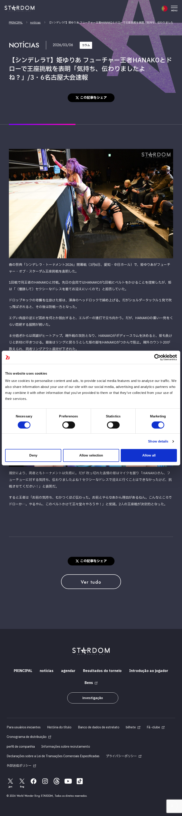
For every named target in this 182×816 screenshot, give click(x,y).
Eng (22, 786)
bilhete (131, 727)
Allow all (149, 455)
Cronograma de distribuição (27, 737)
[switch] (68, 425)
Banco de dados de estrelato (98, 727)
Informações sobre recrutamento (65, 746)
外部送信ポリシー (19, 765)
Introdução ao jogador (148, 671)
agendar (68, 671)
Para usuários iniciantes (24, 727)
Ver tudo (91, 582)
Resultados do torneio (102, 671)
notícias (35, 23)
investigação (92, 698)
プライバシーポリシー (121, 756)
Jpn (10, 786)
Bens (89, 683)
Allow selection (91, 455)
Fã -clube (153, 727)
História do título (59, 727)
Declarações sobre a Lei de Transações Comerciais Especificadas (53, 756)
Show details (158, 441)
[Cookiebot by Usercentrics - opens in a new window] (157, 357)
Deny (33, 455)
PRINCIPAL (16, 23)
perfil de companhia (21, 746)
